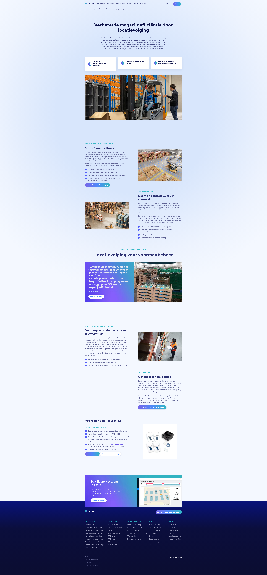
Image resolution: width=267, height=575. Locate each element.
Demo (177, 4)
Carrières (172, 527)
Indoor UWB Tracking (134, 527)
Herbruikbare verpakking (93, 536)
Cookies (87, 556)
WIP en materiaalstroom (93, 527)
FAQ (150, 545)
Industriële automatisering (94, 539)
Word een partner (175, 536)
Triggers (110, 530)
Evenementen (173, 530)
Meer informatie (92, 454)
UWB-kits (111, 542)
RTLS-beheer (112, 545)
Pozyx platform (113, 524)
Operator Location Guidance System (152, 407)
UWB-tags (111, 539)
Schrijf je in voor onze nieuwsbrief (168, 512)
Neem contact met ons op (110, 454)
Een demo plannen (98, 500)
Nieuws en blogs (154, 524)
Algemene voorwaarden (91, 559)
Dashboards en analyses (116, 533)
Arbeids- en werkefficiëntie (94, 542)
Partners (172, 533)
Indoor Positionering (134, 524)
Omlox (151, 536)
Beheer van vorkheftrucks (94, 530)
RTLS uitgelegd (132, 536)
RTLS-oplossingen (91, 9)
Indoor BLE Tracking (134, 530)
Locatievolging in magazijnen (119, 9)
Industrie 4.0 (103, 9)
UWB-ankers (112, 536)
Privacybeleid (88, 562)
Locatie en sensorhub (115, 527)
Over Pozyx (173, 524)
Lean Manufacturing (92, 547)
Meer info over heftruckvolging (97, 185)
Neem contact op (175, 539)
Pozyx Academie (154, 530)
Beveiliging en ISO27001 (91, 565)
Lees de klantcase (96, 296)
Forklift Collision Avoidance (94, 533)
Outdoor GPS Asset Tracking (137, 533)
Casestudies (153, 533)
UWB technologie (155, 527)
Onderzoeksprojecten (134, 539)
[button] (101, 4)
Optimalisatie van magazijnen (95, 545)
